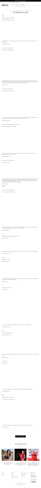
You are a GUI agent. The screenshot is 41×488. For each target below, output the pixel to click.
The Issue (6, 2)
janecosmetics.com (6, 230)
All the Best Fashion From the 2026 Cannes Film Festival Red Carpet (20, 464)
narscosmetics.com (7, 253)
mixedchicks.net (7, 43)
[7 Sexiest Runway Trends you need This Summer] (8, 455)
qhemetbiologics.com (7, 156)
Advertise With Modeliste (14, 2)
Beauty (17, 4)
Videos (10, 2)
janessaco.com (5, 357)
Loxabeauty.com (7, 120)
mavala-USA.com (6, 427)
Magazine (3, 2)
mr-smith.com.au (5, 84)
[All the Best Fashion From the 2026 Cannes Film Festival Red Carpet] (20, 455)
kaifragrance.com (7, 391)
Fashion (13, 4)
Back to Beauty (21, 436)
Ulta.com (6, 183)
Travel (28, 4)
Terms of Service (23, 475)
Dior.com (6, 281)
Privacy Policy (23, 474)
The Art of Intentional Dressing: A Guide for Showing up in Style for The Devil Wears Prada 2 (33, 464)
